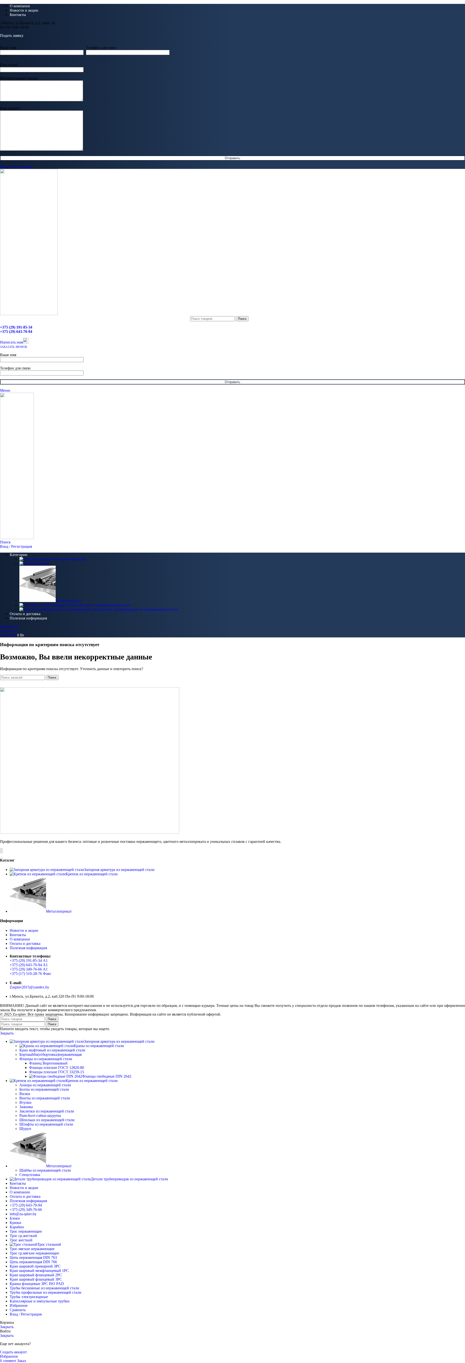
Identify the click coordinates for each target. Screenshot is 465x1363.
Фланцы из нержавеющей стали (45, 1059)
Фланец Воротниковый (48, 1063)
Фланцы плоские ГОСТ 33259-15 (56, 1072)
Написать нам (11, 342)
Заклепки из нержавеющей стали (46, 1111)
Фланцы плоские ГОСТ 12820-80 (56, 1067)
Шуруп (25, 1129)
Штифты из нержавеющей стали (46, 1124)
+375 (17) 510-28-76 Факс (30, 973)
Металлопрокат (68, 601)
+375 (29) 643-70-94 (16, 331)
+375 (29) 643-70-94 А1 (29, 965)
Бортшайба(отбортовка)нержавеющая (50, 1054)
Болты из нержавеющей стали (44, 1089)
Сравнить (18, 1310)
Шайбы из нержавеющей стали (45, 1170)
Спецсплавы (29, 1175)
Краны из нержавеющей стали (99, 1046)
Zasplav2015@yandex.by (29, 987)
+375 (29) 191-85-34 (16, 327)
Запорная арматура (70, 559)
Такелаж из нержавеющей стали (103, 605)
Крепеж (42, 563)
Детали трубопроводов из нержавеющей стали (139, 609)
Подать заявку (11, 35)
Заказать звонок (13, 347)
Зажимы (26, 1107)
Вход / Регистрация (26, 1314)
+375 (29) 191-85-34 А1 (29, 960)
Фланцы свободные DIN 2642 (106, 1076)
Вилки (24, 1094)
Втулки (25, 1102)
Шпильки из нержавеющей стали (47, 1120)
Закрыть (7, 1033)
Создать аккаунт (13, 1352)
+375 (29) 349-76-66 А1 (29, 969)
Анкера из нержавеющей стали (45, 1085)
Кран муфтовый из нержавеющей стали (52, 1050)
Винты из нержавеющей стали (44, 1098)
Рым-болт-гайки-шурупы (40, 1115)
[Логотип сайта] (29, 314)
